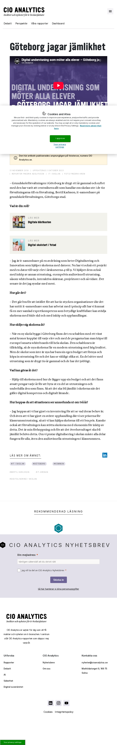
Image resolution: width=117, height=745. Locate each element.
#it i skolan (18, 464)
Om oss (46, 668)
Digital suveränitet (13, 687)
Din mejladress (26, 555)
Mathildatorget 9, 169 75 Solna (94, 670)
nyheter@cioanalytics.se (95, 662)
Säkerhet (8, 680)
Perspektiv (21, 23)
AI (5, 674)
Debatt (8, 23)
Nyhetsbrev (49, 662)
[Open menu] (110, 11)
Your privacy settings (12, 742)
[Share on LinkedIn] (104, 455)
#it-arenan (42, 472)
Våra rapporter (39, 23)
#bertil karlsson (19, 472)
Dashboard (58, 23)
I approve (60, 138)
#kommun (59, 464)
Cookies (48, 711)
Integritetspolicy (64, 711)
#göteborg (39, 464)
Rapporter (9, 662)
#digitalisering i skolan (23, 479)
